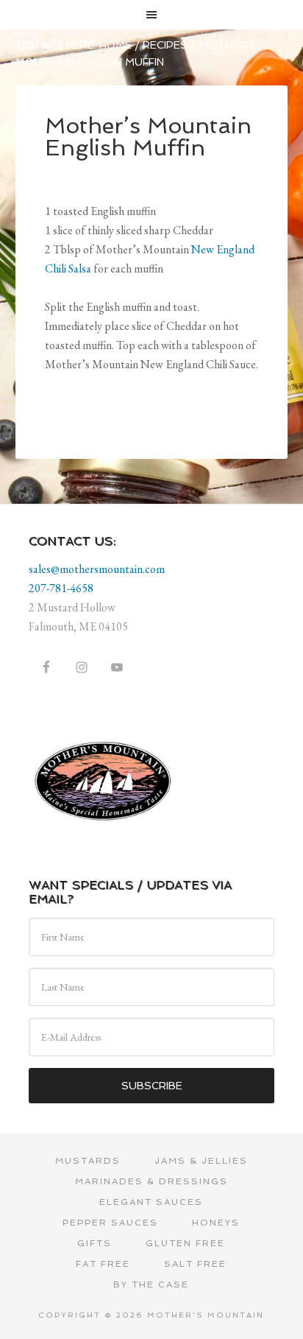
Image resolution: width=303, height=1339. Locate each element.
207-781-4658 (61, 588)
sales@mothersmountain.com (97, 569)
